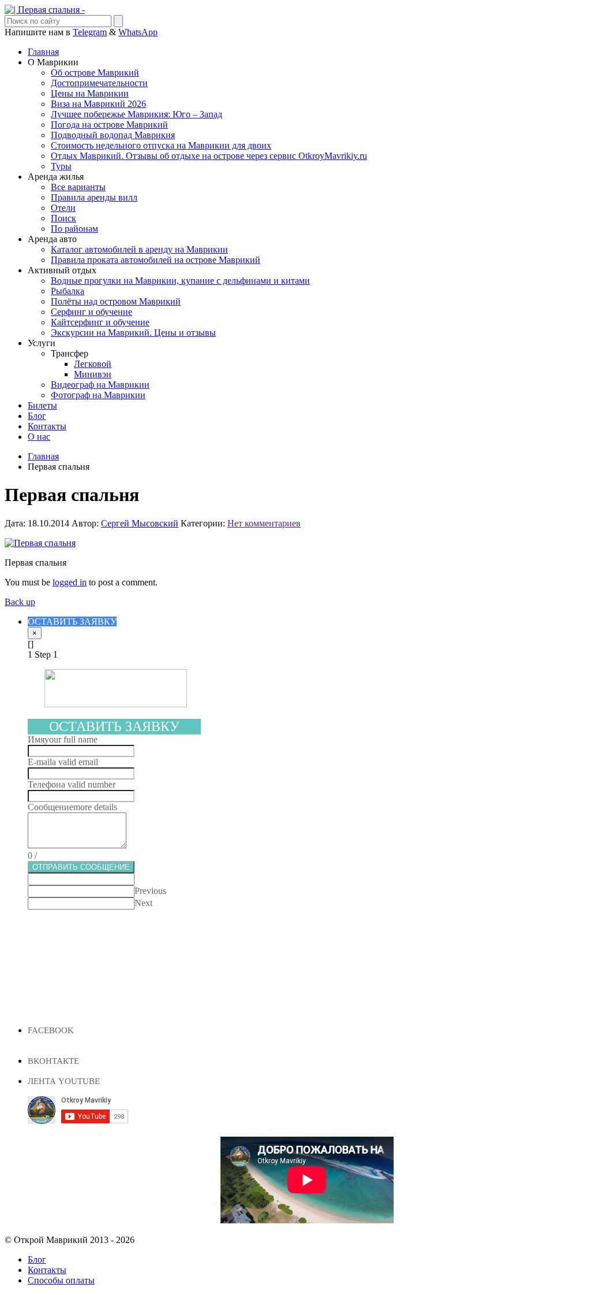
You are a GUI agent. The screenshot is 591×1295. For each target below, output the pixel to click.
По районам (74, 228)
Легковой (92, 364)
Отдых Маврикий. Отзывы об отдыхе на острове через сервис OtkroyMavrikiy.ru (209, 156)
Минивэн (92, 374)
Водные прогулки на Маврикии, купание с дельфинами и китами (180, 280)
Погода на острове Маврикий (109, 124)
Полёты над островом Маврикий (116, 301)
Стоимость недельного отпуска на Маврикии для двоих (161, 145)
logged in (70, 582)
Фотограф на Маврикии (98, 395)
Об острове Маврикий (95, 72)
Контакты (47, 426)
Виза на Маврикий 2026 (98, 104)
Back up (20, 602)
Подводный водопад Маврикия (113, 135)
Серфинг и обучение (91, 312)
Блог (37, 416)
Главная (43, 52)
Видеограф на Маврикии (100, 384)
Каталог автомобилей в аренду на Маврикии (139, 249)
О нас (39, 436)
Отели (63, 208)
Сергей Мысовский (139, 523)
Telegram (90, 32)
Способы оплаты (61, 1280)
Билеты (42, 405)
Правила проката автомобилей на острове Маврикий (155, 260)
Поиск (63, 218)
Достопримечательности (99, 83)
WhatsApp (138, 32)
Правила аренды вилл (94, 197)
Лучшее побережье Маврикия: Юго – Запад (136, 114)
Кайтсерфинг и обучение (100, 322)
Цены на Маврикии (90, 93)
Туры (61, 166)
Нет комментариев (264, 523)
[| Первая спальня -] (45, 9)
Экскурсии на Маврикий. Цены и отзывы (133, 332)
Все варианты (78, 187)
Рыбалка (67, 291)
